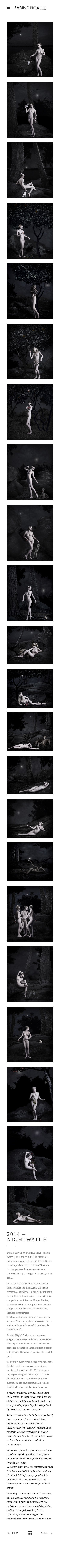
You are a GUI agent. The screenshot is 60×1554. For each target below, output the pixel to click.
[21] (30, 818)
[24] (30, 1034)
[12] (30, 472)
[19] (30, 731)
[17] (30, 645)
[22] (30, 861)
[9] (30, 291)
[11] (30, 412)
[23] (30, 914)
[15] (30, 593)
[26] (30, 1153)
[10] (30, 351)
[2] (30, 49)
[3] (30, 110)
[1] (30, 974)
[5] (30, 170)
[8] (30, 231)
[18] (30, 688)
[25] (30, 1094)
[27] (30, 1205)
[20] (30, 775)
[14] (30, 533)
